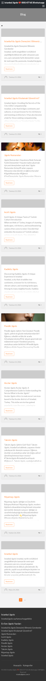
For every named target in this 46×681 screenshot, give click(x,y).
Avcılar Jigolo (10, 383)
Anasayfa (17, 665)
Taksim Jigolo (10, 440)
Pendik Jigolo (10, 326)
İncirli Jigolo (10, 212)
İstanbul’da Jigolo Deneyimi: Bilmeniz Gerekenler (21, 628)
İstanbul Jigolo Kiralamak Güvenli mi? (21, 98)
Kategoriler (28, 665)
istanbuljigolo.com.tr (23, 674)
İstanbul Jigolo (11, 554)
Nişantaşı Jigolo (12, 497)
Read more (10, 69)
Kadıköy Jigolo (11, 269)
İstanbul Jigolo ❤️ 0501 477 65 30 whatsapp (24, 2)
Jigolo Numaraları (12, 155)
